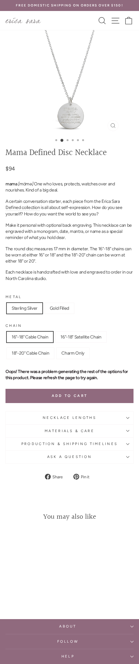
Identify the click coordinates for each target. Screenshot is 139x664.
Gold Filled (59, 308)
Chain (13, 326)
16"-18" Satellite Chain (80, 336)
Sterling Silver (24, 308)
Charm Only (72, 353)
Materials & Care (69, 431)
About (68, 626)
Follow (68, 641)
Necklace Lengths (69, 418)
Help (67, 656)
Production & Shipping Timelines (69, 444)
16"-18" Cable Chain (30, 336)
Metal (13, 297)
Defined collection (22, 207)
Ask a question (69, 457)
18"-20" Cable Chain (30, 353)
